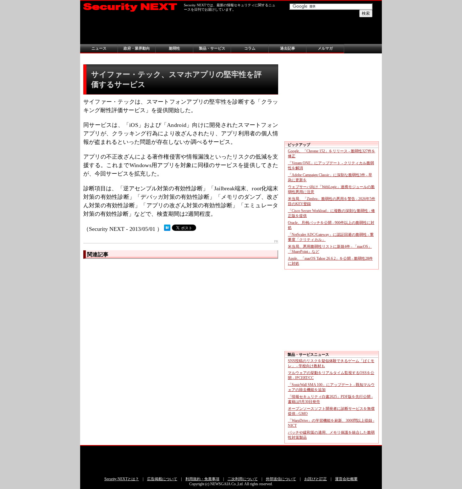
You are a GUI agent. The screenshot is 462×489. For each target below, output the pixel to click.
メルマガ (325, 48)
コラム (250, 48)
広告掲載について (162, 479)
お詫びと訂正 (315, 479)
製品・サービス (212, 48)
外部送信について (281, 479)
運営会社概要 (346, 479)
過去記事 (287, 48)
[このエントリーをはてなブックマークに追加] (167, 229)
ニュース (99, 48)
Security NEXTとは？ (121, 479)
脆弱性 (174, 48)
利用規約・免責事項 (202, 479)
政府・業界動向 (137, 48)
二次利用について (243, 479)
